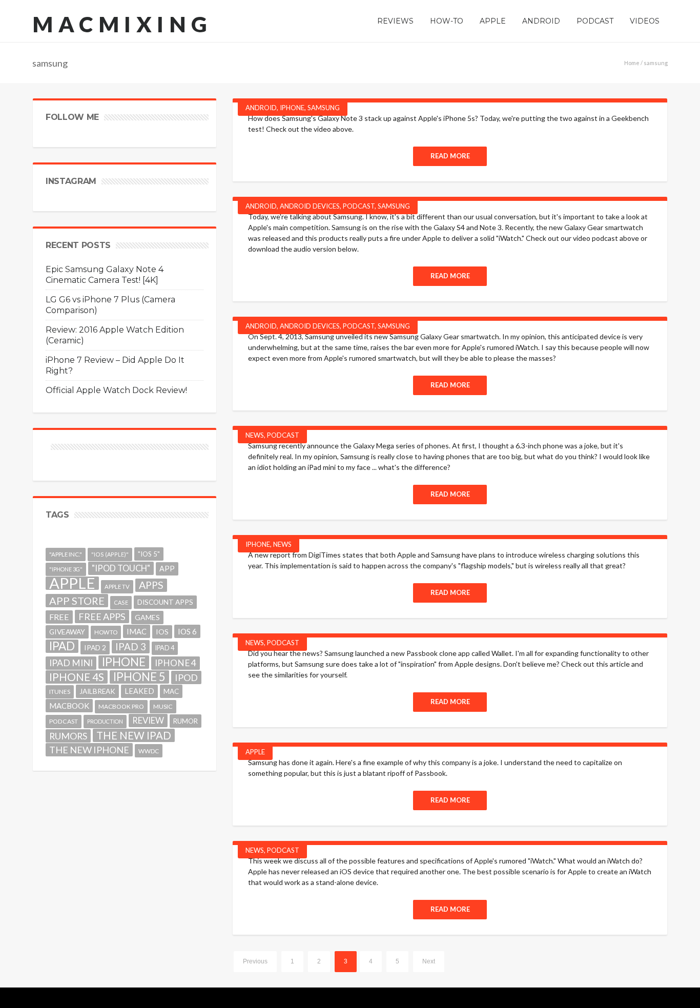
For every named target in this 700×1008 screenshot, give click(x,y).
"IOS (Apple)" (110, 554)
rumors (68, 736)
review (148, 720)
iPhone (292, 108)
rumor (185, 721)
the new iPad (133, 735)
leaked (139, 691)
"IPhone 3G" (66, 569)
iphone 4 (175, 662)
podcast (63, 721)
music (163, 706)
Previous (255, 961)
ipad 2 (95, 647)
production (105, 721)
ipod (186, 677)
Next (428, 961)
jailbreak (97, 691)
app (167, 568)
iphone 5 (139, 677)
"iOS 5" (149, 554)
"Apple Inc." (65, 554)
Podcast (359, 206)
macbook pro (121, 706)
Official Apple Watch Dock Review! (116, 390)
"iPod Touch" (121, 568)
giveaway (67, 631)
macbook (69, 705)
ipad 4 (164, 648)
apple (72, 583)
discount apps (165, 602)
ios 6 (187, 631)
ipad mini (71, 662)
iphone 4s (76, 676)
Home (632, 62)
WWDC (148, 750)
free (59, 617)
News (254, 435)
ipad (62, 646)
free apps (102, 616)
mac (171, 691)
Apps (151, 585)
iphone (124, 662)
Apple (255, 752)
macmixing (122, 24)
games (147, 617)
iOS (162, 631)
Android (261, 108)
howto (105, 632)
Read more (450, 156)
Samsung (323, 108)
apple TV (117, 586)
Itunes (59, 691)
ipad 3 (130, 646)
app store (77, 600)
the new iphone (89, 749)
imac (137, 631)
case (121, 602)
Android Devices (310, 206)
